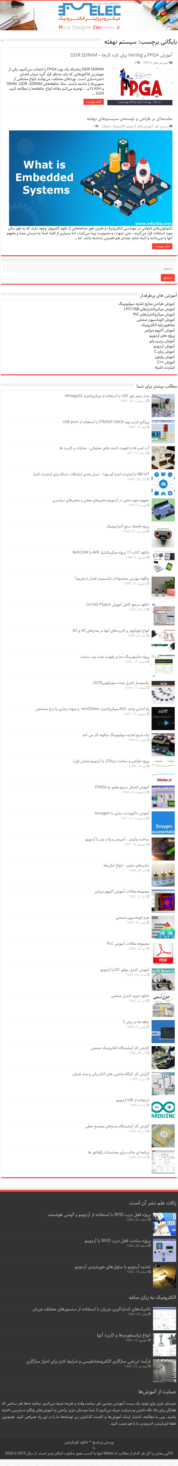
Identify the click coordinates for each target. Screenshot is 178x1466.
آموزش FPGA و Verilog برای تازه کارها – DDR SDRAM (121, 55)
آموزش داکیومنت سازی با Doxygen (122, 813)
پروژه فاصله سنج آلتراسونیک (127, 526)
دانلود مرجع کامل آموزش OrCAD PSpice (117, 604)
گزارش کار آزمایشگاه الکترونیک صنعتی (120, 1048)
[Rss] (94, 1448)
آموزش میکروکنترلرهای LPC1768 (149, 309)
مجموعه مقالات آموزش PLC (128, 943)
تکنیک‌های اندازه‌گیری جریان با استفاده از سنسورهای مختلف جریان (91, 1309)
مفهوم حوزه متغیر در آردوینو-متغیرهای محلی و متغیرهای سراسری (100, 500)
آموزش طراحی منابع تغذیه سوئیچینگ (146, 304)
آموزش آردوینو (164, 346)
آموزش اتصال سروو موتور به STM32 (122, 787)
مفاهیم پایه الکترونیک (158, 325)
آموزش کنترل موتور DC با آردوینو (125, 969)
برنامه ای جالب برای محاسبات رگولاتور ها (118, 1152)
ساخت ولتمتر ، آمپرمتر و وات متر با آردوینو (117, 839)
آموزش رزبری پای (162, 341)
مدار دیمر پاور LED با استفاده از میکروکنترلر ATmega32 (107, 396)
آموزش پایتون (165, 357)
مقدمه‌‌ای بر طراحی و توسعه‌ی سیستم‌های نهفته (129, 119)
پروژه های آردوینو (162, 335)
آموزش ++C (166, 362)
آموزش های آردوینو (140, 126)
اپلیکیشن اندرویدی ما (152, 1423)
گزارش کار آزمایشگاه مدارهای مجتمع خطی (117, 1126)
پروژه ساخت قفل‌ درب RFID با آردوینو (118, 1241)
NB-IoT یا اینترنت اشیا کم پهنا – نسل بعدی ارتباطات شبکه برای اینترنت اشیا (91, 474)
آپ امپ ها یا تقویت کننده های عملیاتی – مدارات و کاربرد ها (104, 448)
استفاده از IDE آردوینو (132, 1100)
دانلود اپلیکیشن (76, 1442)
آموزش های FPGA (156, 62)
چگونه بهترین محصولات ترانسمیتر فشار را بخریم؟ (112, 578)
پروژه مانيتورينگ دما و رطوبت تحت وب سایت (115, 656)
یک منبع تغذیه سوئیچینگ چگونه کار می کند (115, 735)
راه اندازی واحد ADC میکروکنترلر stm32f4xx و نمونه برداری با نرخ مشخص (92, 709)
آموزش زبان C (164, 351)
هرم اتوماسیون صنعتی (132, 917)
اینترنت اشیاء (165, 367)
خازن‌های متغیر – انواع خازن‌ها (126, 865)
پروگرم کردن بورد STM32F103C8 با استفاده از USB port (106, 422)
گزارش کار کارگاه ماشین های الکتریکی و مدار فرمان (110, 1074)
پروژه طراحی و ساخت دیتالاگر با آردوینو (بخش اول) (111, 761)
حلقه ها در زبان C (136, 1022)
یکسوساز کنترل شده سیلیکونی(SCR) (121, 683)
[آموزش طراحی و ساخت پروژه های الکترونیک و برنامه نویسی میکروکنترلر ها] (89, 15)
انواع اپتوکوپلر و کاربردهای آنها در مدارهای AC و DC (111, 630)
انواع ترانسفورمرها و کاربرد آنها (124, 1335)
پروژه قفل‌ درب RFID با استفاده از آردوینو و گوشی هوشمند (99, 1215)
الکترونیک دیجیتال (113, 126)
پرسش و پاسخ (102, 1442)
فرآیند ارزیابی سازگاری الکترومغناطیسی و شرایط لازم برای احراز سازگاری (88, 1361)
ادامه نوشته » (93, 101)
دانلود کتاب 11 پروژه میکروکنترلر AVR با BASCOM (111, 552)
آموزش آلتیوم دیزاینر (159, 330)
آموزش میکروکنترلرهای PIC (154, 314)
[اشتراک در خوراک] (2, 41)
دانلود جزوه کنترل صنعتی (130, 996)
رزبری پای (162, 126)
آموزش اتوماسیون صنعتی (156, 319)
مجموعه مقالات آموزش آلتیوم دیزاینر (121, 891)
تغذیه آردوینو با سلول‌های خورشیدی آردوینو (113, 1267)
